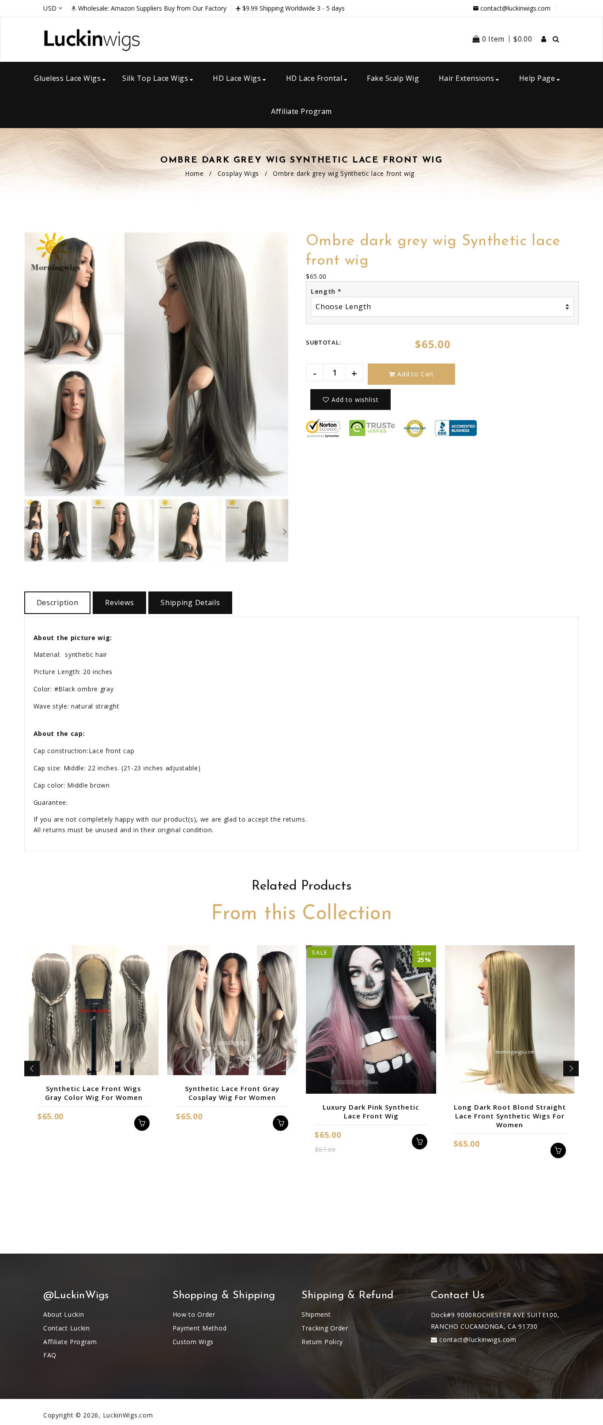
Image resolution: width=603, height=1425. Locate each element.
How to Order (194, 1314)
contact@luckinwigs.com (515, 8)
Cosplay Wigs (238, 173)
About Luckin (63, 1314)
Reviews (119, 602)
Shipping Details (190, 602)
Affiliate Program (70, 1342)
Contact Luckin (66, 1328)
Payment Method (200, 1328)
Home (194, 173)
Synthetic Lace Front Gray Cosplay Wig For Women (232, 1093)
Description (58, 602)
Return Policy (322, 1342)
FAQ (50, 1355)
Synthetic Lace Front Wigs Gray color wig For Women (94, 1093)
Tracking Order (325, 1328)
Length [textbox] (326, 291)
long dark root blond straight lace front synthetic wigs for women (510, 1116)
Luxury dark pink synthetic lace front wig (371, 1111)
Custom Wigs (193, 1342)
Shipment (316, 1314)
